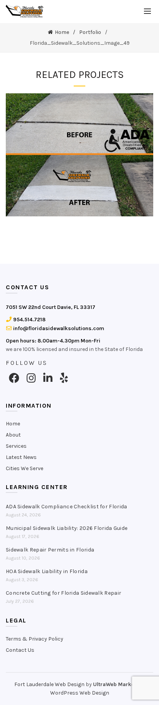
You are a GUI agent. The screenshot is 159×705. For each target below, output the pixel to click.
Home (62, 32)
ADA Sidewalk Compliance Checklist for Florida (66, 506)
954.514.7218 (29, 319)
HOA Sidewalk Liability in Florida (47, 571)
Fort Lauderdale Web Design (49, 684)
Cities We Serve (24, 468)
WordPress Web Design (79, 693)
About (13, 435)
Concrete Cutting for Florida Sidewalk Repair (63, 593)
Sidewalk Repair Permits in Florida (50, 549)
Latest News (21, 457)
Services (16, 446)
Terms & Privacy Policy (34, 639)
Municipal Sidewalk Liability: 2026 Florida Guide (66, 528)
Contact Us (20, 650)
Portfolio (90, 32)
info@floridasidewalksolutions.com (58, 328)
